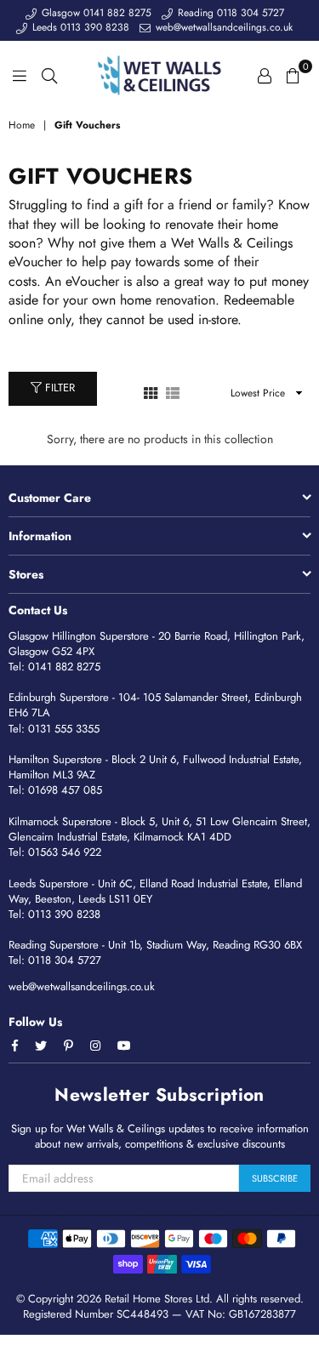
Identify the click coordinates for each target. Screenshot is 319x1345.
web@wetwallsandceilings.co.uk (222, 27)
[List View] (172, 393)
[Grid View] (150, 393)
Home (22, 125)
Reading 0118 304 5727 (229, 12)
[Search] (49, 75)
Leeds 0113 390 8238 (79, 27)
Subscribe (275, 1178)
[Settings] (264, 75)
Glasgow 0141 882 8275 (94, 12)
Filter (58, 387)
